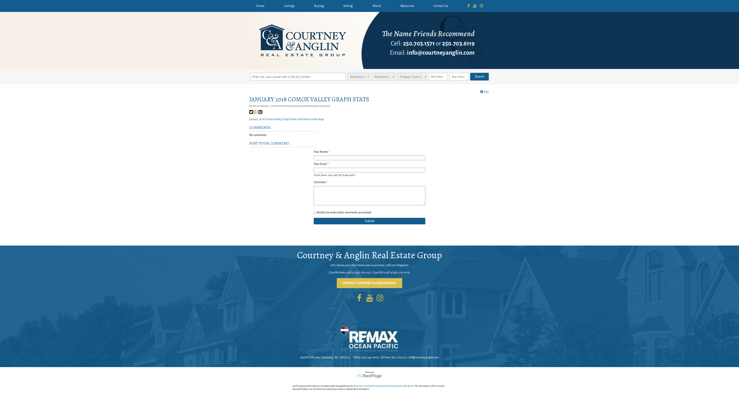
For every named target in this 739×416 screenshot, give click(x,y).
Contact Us (441, 6)
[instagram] (481, 6)
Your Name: (321, 151)
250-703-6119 (401, 272)
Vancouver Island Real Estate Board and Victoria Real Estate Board (383, 386)
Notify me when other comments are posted (343, 212)
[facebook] (468, 6)
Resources (407, 6)
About (376, 6)
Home (260, 6)
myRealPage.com (370, 376)
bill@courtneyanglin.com (424, 357)
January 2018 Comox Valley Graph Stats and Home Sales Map (286, 119)
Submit (369, 221)
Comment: (320, 182)
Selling (348, 6)
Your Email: (321, 163)
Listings (289, 6)
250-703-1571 (363, 272)
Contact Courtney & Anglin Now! (369, 283)
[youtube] (474, 6)
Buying (319, 6)
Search (479, 76)
